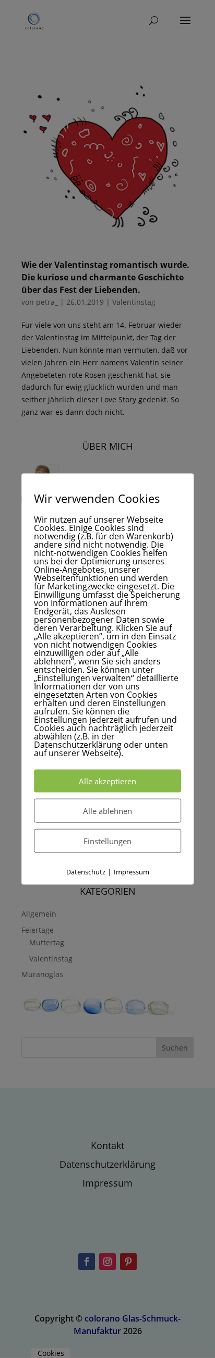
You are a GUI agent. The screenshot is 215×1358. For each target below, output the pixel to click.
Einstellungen (107, 841)
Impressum (131, 871)
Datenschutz (85, 871)
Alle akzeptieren (107, 781)
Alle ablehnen (107, 811)
